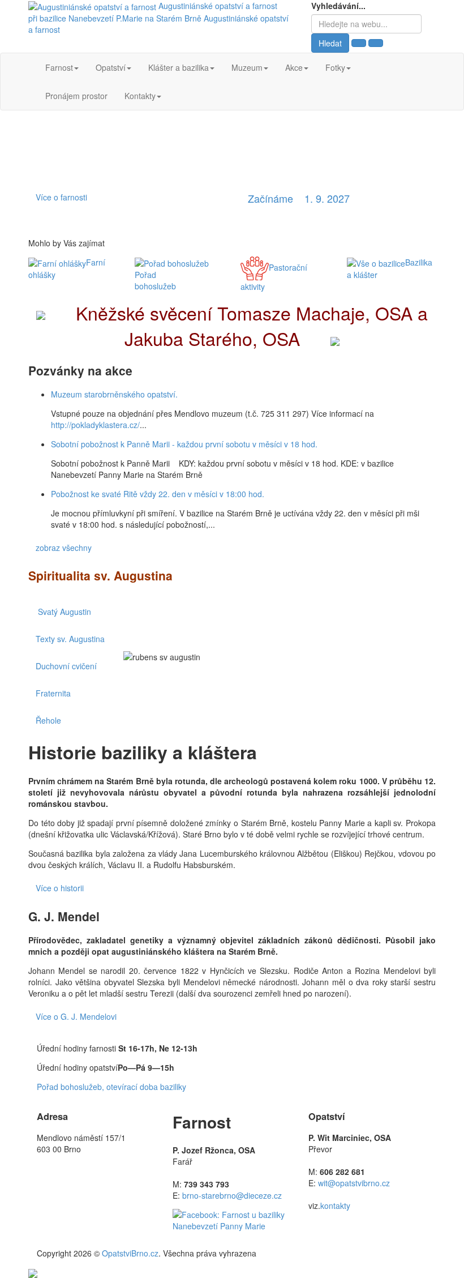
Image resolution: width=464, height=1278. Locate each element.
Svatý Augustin (74, 611)
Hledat (330, 43)
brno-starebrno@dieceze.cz (232, 1195)
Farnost (59, 67)
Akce (294, 67)
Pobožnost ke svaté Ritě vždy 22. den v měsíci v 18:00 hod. (157, 493)
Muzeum (247, 67)
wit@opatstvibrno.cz (354, 1183)
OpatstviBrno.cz (130, 1253)
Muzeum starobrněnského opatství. (114, 394)
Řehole (48, 720)
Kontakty (140, 95)
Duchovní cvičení (66, 666)
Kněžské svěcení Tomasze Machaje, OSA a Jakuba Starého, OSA (249, 326)
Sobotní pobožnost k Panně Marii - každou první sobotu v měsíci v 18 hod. (184, 444)
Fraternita (53, 693)
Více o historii (60, 888)
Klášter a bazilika (178, 67)
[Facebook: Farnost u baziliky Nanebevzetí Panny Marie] (232, 1218)
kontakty (335, 1205)
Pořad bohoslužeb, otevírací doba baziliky (111, 1086)
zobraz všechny (64, 547)
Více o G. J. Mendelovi (76, 1016)
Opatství (111, 67)
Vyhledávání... (338, 5)
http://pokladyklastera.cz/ (95, 424)
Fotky (335, 67)
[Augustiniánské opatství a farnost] (93, 5)
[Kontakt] (32, 1272)
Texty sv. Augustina (70, 638)
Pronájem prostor (76, 95)
